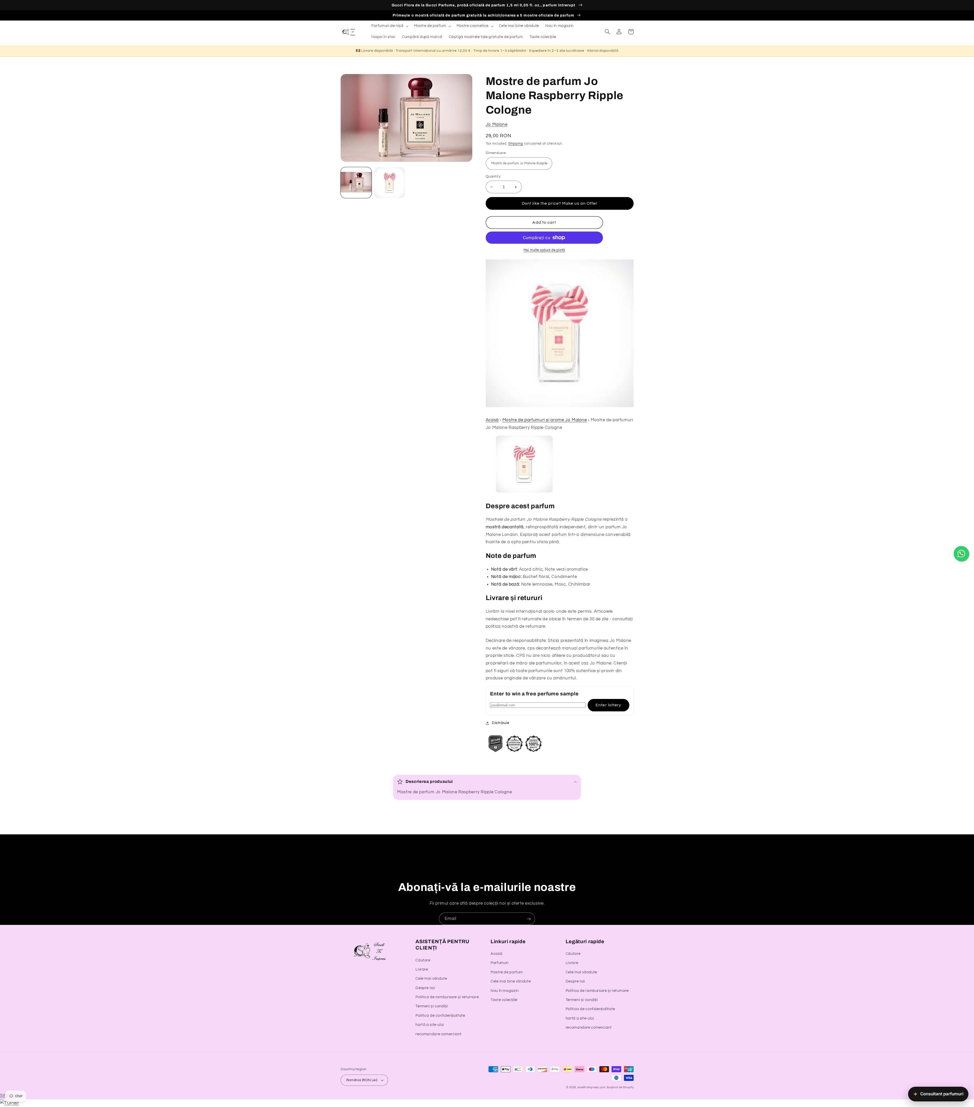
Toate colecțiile (504, 1000)
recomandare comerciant (438, 1034)
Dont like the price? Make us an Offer (559, 203)
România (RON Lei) (361, 1080)
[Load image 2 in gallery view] (389, 182)
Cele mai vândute (431, 978)
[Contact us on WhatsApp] (961, 553)
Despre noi (425, 988)
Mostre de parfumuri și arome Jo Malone (544, 420)
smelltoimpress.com (592, 1087)
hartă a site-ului (429, 1025)
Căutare (422, 960)
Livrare (421, 969)
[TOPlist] (9, 1103)
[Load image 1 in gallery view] (356, 182)
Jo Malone (497, 124)
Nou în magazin (505, 991)
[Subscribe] (529, 918)
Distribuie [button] (500, 723)
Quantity (493, 176)
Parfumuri (500, 963)
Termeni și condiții (431, 1006)
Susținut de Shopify (620, 1087)
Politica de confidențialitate (440, 1015)
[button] (389, 26)
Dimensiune (496, 153)
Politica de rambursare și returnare (447, 997)
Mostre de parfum (507, 972)
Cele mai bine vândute (511, 981)
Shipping (515, 143)
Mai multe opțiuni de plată (544, 250)
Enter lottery (608, 705)
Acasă (492, 420)
